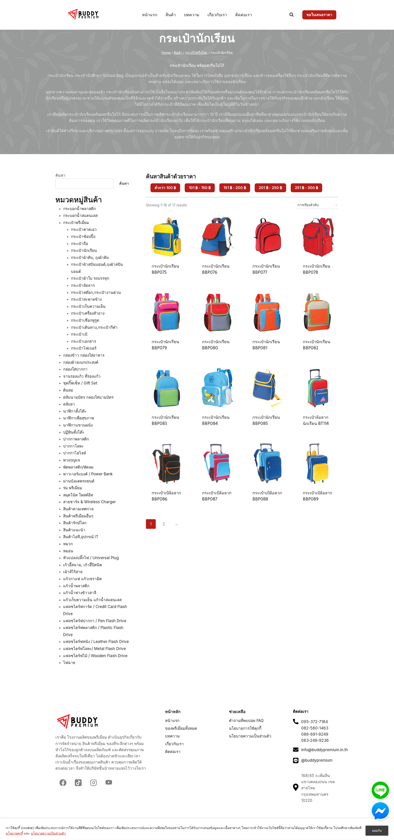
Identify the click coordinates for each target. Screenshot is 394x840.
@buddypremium (316, 760)
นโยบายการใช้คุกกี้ (245, 728)
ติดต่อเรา (243, 14)
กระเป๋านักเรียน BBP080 (215, 344)
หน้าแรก (149, 14)
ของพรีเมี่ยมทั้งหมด (181, 728)
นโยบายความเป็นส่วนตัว (48, 833)
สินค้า (171, 14)
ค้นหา (60, 175)
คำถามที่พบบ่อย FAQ (246, 720)
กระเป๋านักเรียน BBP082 (316, 344)
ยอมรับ (377, 830)
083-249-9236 (315, 740)
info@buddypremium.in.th (324, 750)
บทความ (191, 14)
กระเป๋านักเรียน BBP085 (266, 420)
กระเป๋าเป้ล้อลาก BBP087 (216, 496)
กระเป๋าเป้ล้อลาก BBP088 (267, 496)
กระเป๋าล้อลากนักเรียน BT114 (316, 420)
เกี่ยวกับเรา (217, 14)
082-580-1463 (314, 728)
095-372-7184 (314, 721)
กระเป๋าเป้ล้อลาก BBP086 (166, 496)
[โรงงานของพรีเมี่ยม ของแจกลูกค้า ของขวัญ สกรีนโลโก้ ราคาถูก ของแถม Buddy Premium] (84, 14)
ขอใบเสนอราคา (319, 14)
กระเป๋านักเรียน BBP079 (165, 344)
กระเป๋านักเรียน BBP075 (165, 269)
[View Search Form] (292, 15)
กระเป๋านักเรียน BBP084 (215, 420)
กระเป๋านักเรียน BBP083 (165, 420)
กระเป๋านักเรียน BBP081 (266, 344)
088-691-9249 (314, 734)
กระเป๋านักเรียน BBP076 (215, 269)
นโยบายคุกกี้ (14, 833)
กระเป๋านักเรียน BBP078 (316, 269)
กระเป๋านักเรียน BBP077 (266, 269)
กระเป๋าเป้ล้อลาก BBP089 (317, 496)
